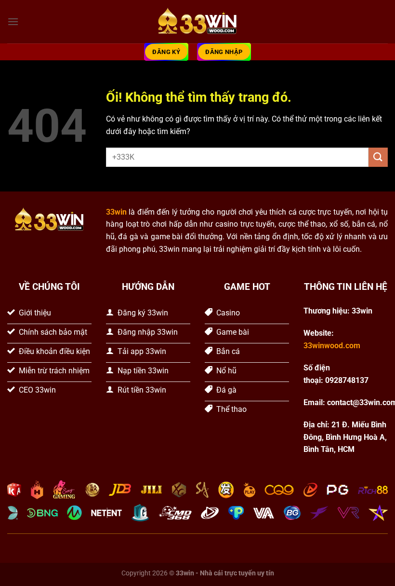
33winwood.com (331, 345)
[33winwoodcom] (197, 22)
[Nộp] (378, 157)
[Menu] (13, 21)
